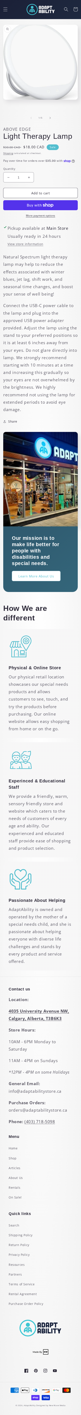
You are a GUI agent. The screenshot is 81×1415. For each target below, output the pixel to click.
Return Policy (19, 1245)
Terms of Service (22, 1284)
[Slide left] (31, 118)
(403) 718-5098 (39, 1121)
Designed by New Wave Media (50, 1405)
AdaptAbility (29, 1405)
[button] (5, 9)
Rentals (14, 1187)
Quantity (9, 169)
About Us (16, 1178)
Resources (17, 1265)
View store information (25, 244)
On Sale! (15, 1197)
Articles (15, 1168)
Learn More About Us (36, 576)
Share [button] (12, 421)
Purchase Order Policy (26, 1304)
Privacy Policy (19, 1255)
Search (14, 1225)
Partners (15, 1274)
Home (13, 1148)
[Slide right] (50, 118)
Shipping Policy (21, 1235)
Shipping (8, 153)
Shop (12, 1158)
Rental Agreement (23, 1294)
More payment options (40, 215)
